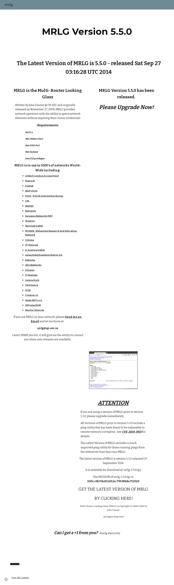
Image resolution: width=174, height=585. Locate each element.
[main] (86, 31)
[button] (6, 579)
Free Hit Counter (20, 577)
